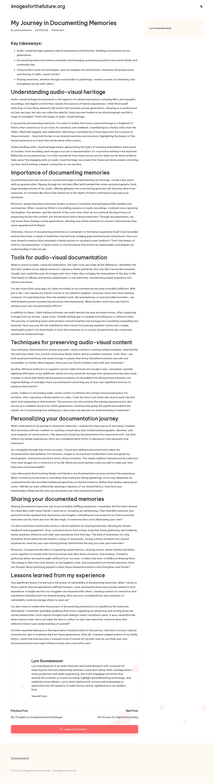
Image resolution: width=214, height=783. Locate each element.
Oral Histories (57, 30)
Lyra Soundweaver (47, 661)
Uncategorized (20, 758)
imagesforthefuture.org (38, 6)
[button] (39, 696)
